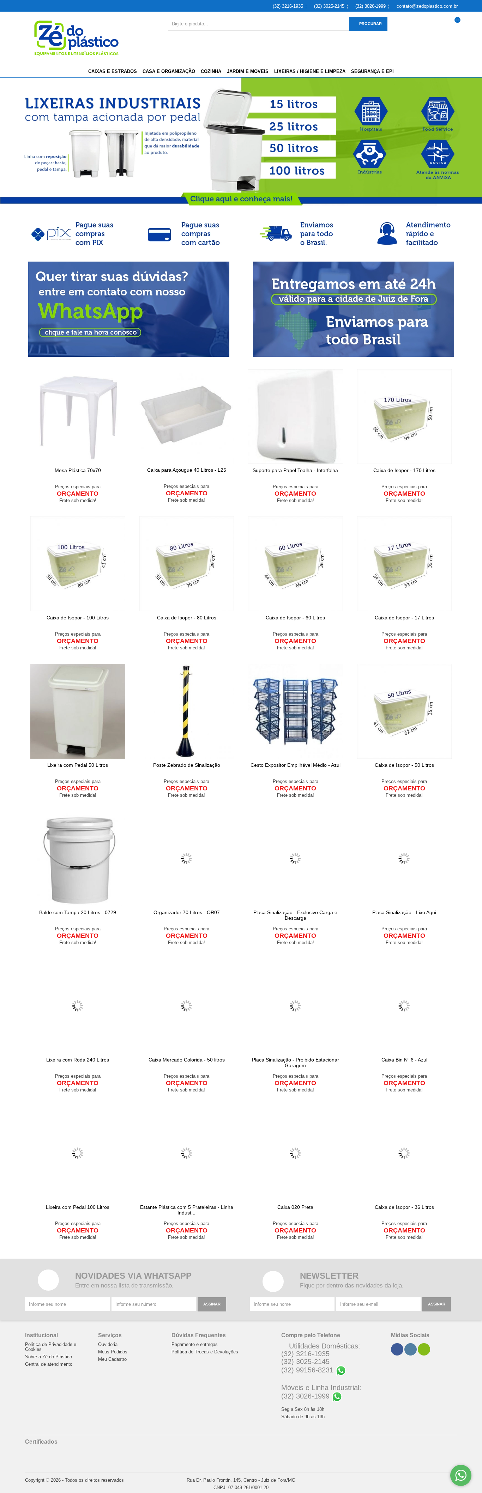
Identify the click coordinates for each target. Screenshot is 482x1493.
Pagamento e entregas (194, 1344)
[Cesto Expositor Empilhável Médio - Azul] (295, 711)
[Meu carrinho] (455, 27)
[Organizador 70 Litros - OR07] (186, 858)
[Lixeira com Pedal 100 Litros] (77, 1153)
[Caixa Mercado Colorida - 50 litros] (186, 1006)
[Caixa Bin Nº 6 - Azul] (404, 1006)
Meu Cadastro (112, 1359)
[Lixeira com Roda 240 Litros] (77, 1006)
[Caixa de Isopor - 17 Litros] (404, 563)
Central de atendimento (48, 1364)
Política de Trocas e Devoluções (204, 1352)
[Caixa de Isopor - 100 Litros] (77, 563)
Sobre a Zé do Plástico (48, 1356)
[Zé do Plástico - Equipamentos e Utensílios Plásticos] (76, 38)
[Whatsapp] (424, 1349)
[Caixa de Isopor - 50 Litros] (404, 711)
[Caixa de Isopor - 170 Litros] (404, 416)
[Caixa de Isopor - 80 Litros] (186, 563)
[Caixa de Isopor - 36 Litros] (404, 1153)
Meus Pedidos (112, 1352)
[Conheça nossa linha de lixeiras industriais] (241, 142)
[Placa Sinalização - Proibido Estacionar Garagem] (295, 1006)
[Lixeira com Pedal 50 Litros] (77, 711)
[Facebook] (397, 1349)
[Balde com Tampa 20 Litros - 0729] (77, 858)
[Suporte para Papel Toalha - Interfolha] (295, 416)
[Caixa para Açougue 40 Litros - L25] (186, 416)
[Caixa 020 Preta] (295, 1153)
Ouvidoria (108, 1344)
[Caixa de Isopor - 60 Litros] (295, 563)
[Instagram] (410, 1349)
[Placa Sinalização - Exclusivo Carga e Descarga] (295, 858)
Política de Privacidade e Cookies (50, 1347)
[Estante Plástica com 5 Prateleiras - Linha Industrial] (186, 1153)
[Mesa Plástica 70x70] (77, 416)
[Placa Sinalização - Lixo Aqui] (404, 858)
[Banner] (72, 233)
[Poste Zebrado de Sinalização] (186, 711)
